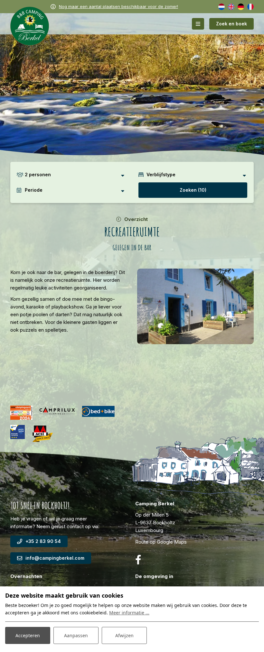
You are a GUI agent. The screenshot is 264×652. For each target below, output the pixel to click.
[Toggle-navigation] (198, 24)
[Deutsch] (241, 6)
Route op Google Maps (161, 542)
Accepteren (27, 635)
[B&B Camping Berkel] (29, 26)
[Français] (250, 6)
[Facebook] (138, 560)
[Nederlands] (221, 6)
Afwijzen (124, 635)
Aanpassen (76, 635)
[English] (231, 6)
